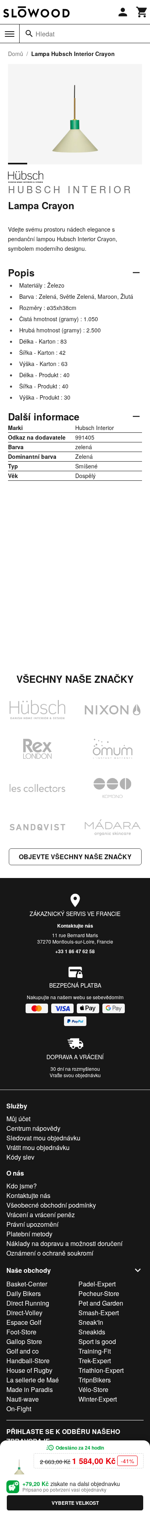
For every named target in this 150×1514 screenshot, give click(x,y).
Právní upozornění (32, 1224)
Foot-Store (21, 1331)
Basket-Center (26, 1283)
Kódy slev (20, 1157)
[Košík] (142, 12)
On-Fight (18, 1408)
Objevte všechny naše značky (75, 856)
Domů (15, 54)
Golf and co (22, 1351)
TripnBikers (94, 1379)
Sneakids (91, 1331)
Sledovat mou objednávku (43, 1137)
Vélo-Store (93, 1389)
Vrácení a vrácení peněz (40, 1214)
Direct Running (27, 1303)
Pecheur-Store (98, 1293)
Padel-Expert (97, 1283)
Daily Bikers (23, 1293)
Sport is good (97, 1341)
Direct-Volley (24, 1312)
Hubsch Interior (70, 189)
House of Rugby (29, 1370)
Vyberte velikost (75, 1502)
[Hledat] (29, 33)
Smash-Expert (98, 1312)
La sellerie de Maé (32, 1379)
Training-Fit (94, 1351)
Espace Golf (23, 1322)
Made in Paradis (29, 1389)
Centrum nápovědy (33, 1128)
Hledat (45, 33)
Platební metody (29, 1233)
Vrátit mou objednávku (38, 1147)
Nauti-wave (22, 1399)
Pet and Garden (100, 1303)
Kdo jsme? (21, 1185)
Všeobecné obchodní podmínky (51, 1205)
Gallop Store (24, 1341)
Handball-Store (28, 1360)
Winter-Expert (97, 1399)
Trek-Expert (94, 1360)
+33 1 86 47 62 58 (75, 951)
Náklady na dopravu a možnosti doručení (64, 1243)
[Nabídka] (9, 34)
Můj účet (18, 1118)
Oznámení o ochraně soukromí (49, 1253)
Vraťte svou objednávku (75, 1075)
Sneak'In (90, 1322)
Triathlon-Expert (101, 1370)
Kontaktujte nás (75, 925)
